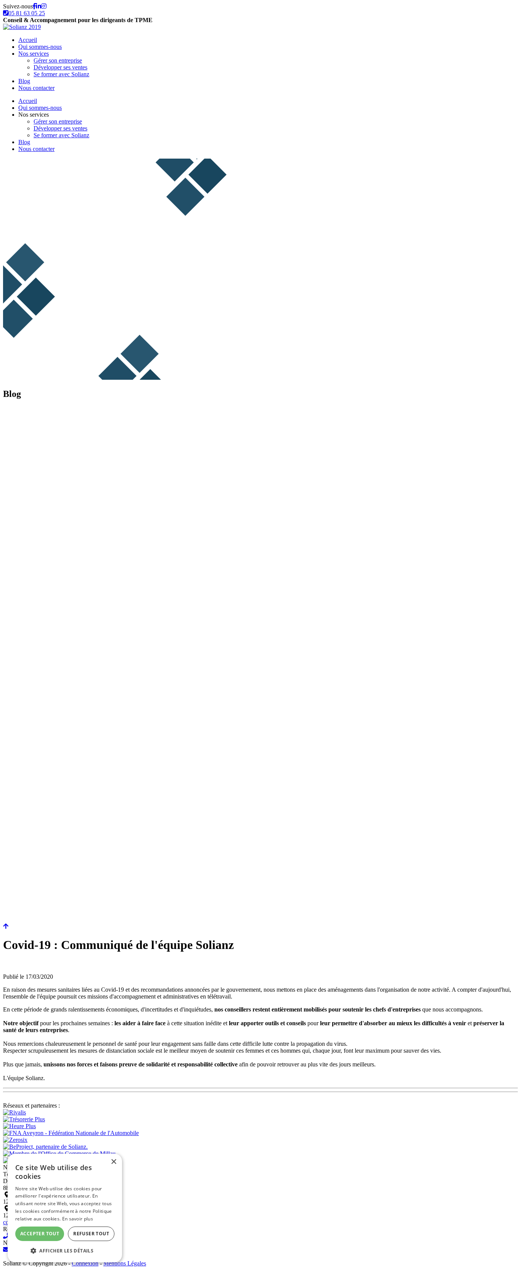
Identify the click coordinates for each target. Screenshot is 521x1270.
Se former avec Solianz (61, 74)
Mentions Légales (124, 1263)
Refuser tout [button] (91, 1233)
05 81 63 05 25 (26, 13)
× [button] (113, 1162)
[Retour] (5, 926)
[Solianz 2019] (22, 27)
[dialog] (65, 1208)
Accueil (27, 40)
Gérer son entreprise (58, 60)
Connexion (85, 1263)
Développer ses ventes (60, 67)
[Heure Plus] (19, 1126)
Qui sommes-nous (40, 46)
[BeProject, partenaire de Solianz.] (45, 1146)
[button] (64, 1250)
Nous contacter (36, 88)
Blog (24, 81)
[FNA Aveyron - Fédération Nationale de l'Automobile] (71, 1133)
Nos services (33, 53)
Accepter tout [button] (39, 1233)
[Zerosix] (15, 1140)
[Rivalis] (14, 1112)
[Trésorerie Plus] (24, 1119)
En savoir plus (77, 1218)
